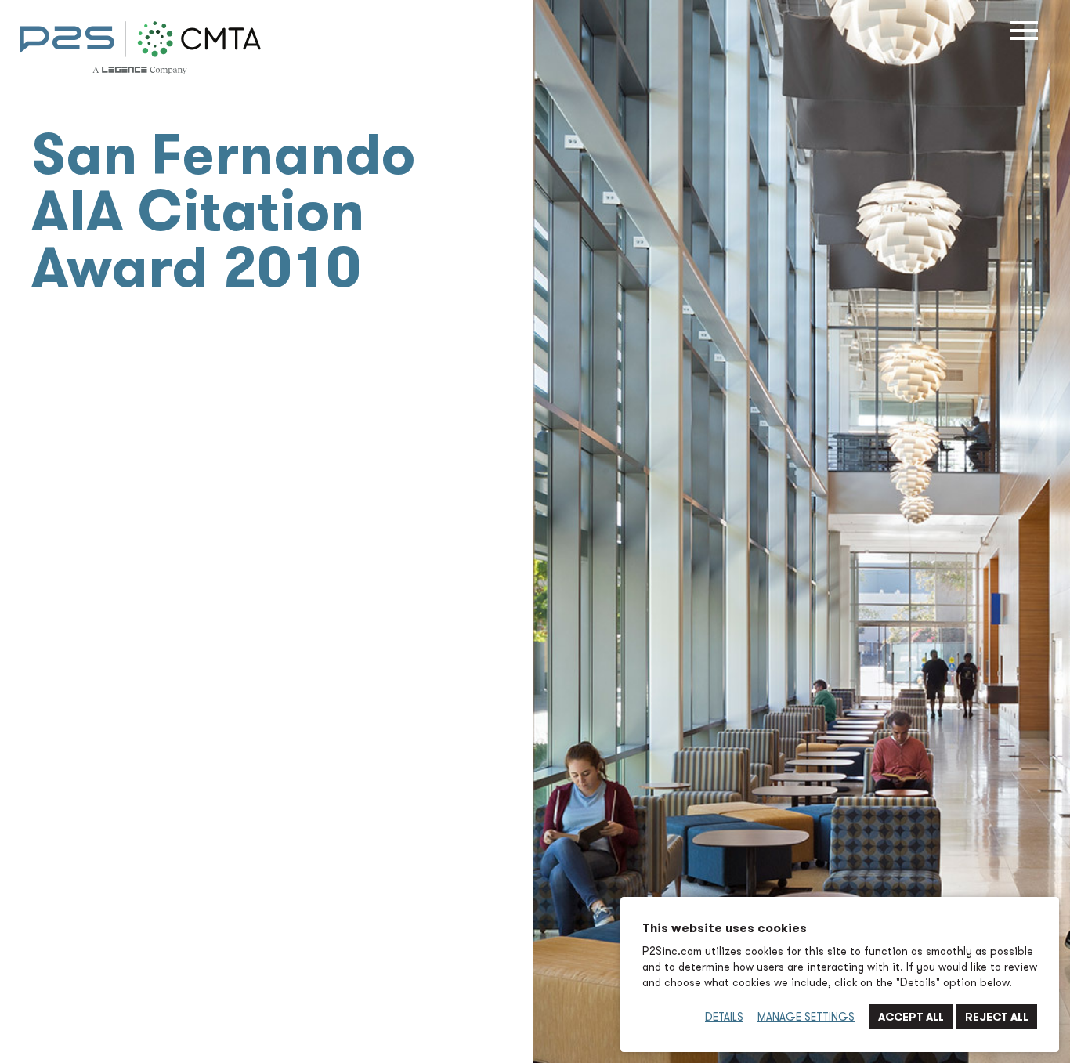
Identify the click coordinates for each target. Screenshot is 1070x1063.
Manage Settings (806, 1017)
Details (724, 1017)
